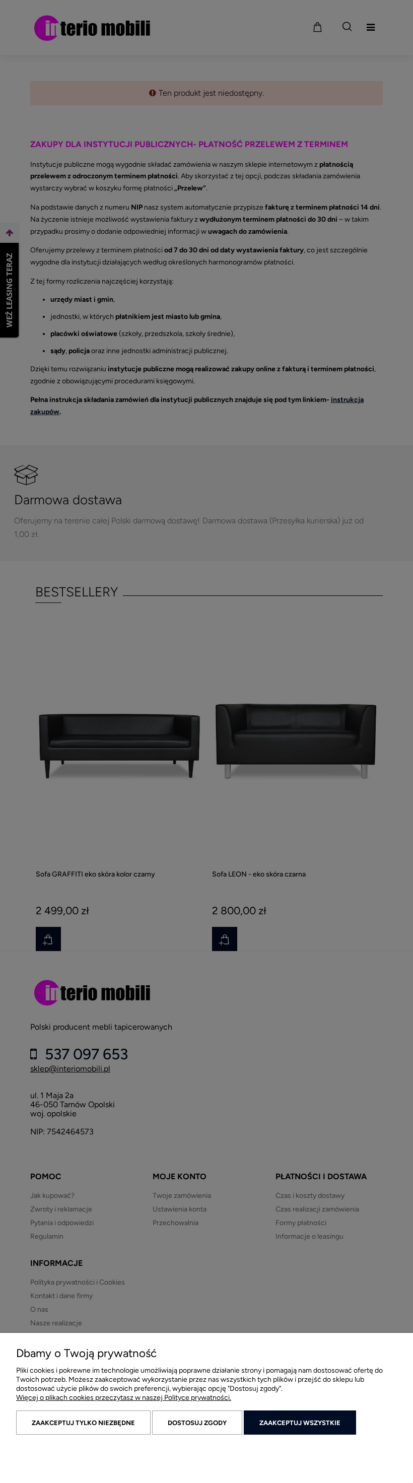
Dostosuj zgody (197, 1423)
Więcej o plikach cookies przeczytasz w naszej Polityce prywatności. (123, 1397)
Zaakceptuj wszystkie (299, 1423)
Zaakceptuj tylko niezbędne (83, 1423)
